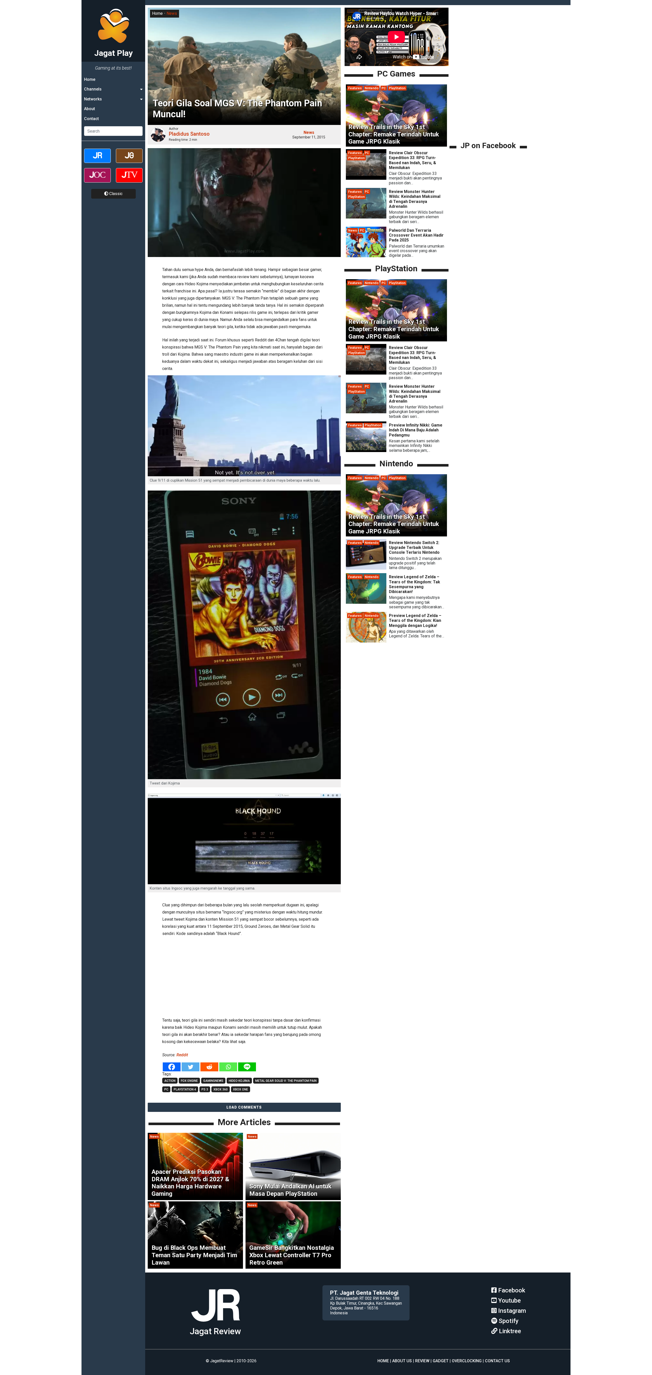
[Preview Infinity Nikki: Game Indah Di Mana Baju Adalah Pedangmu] (366, 450)
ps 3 (204, 1089)
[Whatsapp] (228, 1066)
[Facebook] (172, 1066)
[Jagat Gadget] (129, 160)
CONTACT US (497, 1360)
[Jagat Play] (215, 1323)
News (172, 13)
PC (384, 88)
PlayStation (397, 88)
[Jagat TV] (129, 179)
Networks (93, 99)
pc (166, 1089)
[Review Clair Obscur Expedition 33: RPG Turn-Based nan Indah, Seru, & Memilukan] (366, 178)
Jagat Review (215, 1331)
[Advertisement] (244, 976)
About (89, 108)
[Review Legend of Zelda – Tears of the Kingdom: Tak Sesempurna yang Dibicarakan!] (366, 602)
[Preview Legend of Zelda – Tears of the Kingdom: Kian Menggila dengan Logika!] (366, 641)
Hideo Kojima (239, 1081)
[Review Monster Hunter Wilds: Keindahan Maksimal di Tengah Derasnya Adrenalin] (366, 217)
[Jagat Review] (97, 160)
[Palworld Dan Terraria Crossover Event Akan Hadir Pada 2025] (366, 255)
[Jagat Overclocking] (97, 179)
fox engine (189, 1081)
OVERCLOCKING (467, 1360)
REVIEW (422, 1360)
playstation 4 (185, 1089)
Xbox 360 (220, 1089)
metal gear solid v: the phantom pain (286, 1081)
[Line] (247, 1066)
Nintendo (371, 88)
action (169, 1081)
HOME (383, 1360)
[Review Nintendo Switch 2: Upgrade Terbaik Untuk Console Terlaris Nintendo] (366, 568)
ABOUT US (402, 1360)
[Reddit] (209, 1066)
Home (89, 79)
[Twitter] (190, 1066)
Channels (93, 89)
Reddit (182, 1054)
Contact (91, 118)
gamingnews (213, 1081)
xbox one (240, 1089)
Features (355, 88)
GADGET (441, 1360)
